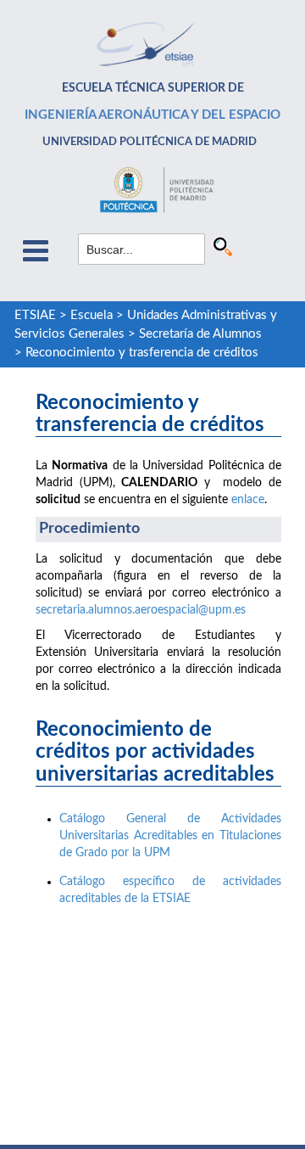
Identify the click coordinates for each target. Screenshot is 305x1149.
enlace (247, 500)
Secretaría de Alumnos (200, 334)
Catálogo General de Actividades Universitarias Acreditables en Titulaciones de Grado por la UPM (170, 836)
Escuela (91, 315)
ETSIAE (35, 315)
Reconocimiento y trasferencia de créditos (141, 352)
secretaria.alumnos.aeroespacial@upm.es (141, 610)
